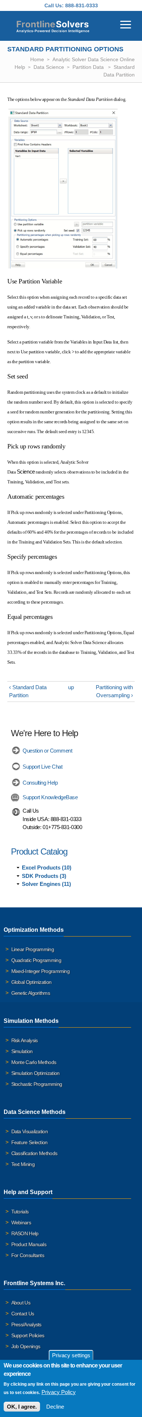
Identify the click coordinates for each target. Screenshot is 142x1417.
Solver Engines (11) (46, 884)
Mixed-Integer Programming (40, 971)
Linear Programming (32, 949)
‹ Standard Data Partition (28, 691)
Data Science (48, 67)
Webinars (21, 1222)
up (71, 687)
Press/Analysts (26, 1324)
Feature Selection (29, 1142)
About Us (20, 1303)
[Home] (53, 26)
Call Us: (54, 5)
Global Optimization (31, 982)
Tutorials (20, 1211)
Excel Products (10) (46, 867)
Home (37, 59)
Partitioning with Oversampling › (114, 691)
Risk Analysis (24, 1040)
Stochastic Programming (36, 1084)
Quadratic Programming (36, 960)
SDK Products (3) (44, 876)
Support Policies (27, 1335)
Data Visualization (29, 1131)
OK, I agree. (22, 1407)
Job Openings (25, 1346)
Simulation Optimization (35, 1073)
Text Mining (23, 1164)
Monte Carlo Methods (33, 1062)
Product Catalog (39, 851)
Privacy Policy (59, 1392)
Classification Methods (34, 1153)
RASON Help (25, 1233)
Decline (55, 1407)
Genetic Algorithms (30, 993)
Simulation (22, 1051)
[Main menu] (125, 23)
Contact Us (22, 1313)
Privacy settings (71, 1355)
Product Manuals (29, 1244)
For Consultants (27, 1255)
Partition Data (88, 67)
